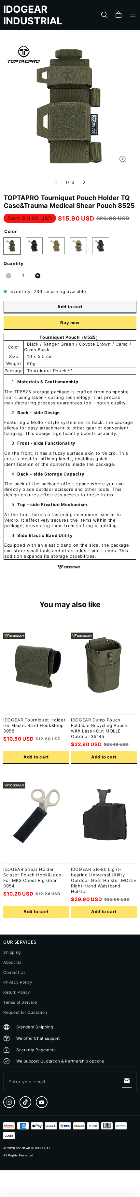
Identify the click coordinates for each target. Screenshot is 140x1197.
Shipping (12, 952)
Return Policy (16, 992)
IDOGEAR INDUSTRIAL (33, 1148)
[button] (133, 14)
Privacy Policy (18, 982)
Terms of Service (20, 1002)
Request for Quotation (25, 1012)
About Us (12, 962)
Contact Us (14, 972)
